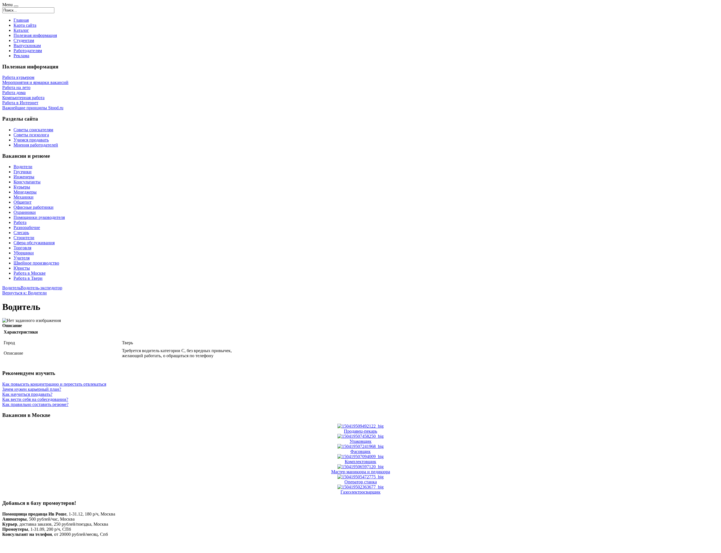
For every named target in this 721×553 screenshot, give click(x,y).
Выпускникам (27, 45)
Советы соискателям (33, 129)
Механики (24, 197)
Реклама (21, 55)
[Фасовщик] (360, 446)
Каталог (21, 30)
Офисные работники (34, 207)
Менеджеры (25, 192)
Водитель (11, 287)
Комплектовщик (360, 461)
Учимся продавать (31, 139)
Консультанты (27, 181)
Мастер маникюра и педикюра (360, 471)
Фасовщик (360, 451)
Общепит (23, 202)
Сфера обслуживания (34, 242)
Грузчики (23, 171)
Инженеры (24, 176)
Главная (21, 20)
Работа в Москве (30, 273)
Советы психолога (31, 134)
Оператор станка (360, 481)
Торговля (22, 247)
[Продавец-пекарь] (360, 426)
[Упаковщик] (360, 436)
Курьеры (22, 187)
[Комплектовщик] (360, 456)
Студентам (24, 40)
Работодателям (28, 50)
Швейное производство (36, 263)
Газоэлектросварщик (360, 492)
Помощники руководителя (39, 217)
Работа (20, 222)
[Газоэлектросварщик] (360, 487)
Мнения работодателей (36, 145)
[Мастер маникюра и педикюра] (360, 466)
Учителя (22, 258)
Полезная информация (35, 35)
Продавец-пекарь (360, 431)
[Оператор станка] (360, 476)
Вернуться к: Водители (24, 292)
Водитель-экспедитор (41, 287)
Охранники (25, 212)
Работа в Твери (28, 278)
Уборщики (24, 252)
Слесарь (21, 232)
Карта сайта (25, 25)
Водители (23, 166)
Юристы (22, 268)
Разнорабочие (27, 227)
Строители (24, 237)
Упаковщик (360, 441)
